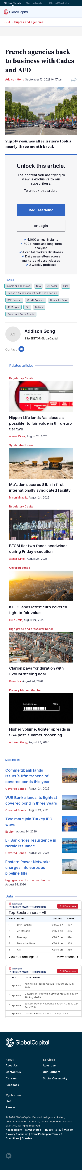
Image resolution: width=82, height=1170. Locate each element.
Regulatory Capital (21, 378)
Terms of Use (32, 1129)
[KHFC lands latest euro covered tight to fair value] (41, 586)
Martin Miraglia (18, 497)
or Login (41, 226)
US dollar (52, 286)
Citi (27, 307)
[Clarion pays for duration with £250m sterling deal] (41, 647)
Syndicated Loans (21, 445)
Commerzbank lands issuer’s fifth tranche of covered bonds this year (27, 776)
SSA (7, 22)
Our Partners (51, 1072)
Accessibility (14, 1129)
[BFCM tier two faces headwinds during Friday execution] (41, 525)
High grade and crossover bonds (31, 628)
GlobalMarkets (59, 3)
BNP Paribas (14, 300)
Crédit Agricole (35, 300)
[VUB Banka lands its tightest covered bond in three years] (69, 802)
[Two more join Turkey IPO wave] (69, 823)
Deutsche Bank (58, 300)
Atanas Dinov (17, 436)
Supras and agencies (28, 22)
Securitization (35, 3)
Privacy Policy (52, 1129)
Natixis (39, 307)
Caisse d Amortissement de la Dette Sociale (32, 293)
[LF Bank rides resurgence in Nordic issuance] (69, 845)
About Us (12, 1065)
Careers (11, 1078)
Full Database (68, 906)
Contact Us (13, 1072)
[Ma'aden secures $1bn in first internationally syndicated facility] (41, 463)
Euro (65, 286)
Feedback (12, 1085)
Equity (9, 831)
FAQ (8, 1101)
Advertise (49, 1065)
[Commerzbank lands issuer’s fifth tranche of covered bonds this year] (69, 775)
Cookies (27, 1138)
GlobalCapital (13, 3)
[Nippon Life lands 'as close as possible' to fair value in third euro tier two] (41, 396)
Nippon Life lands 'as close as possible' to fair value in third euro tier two (40, 423)
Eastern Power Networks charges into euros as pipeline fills (28, 868)
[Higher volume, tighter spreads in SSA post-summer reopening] (41, 708)
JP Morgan (13, 307)
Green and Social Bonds (20, 314)
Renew (10, 1107)
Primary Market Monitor (25, 690)
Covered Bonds (19, 567)
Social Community (55, 1078)
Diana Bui (15, 681)
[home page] (16, 12)
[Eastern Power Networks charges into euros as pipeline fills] (69, 866)
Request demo (41, 210)
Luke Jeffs (15, 620)
